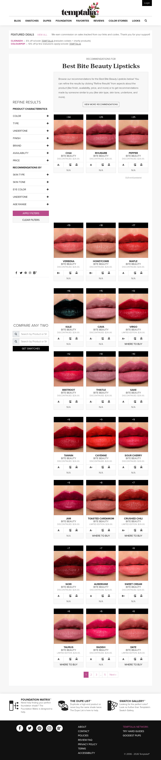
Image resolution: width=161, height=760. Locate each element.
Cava (101, 326)
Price (16, 160)
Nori (69, 584)
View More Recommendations (101, 104)
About (82, 726)
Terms (82, 748)
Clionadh (17, 40)
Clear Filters (30, 220)
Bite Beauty (68, 156)
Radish (100, 647)
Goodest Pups (132, 735)
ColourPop (18, 43)
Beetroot (68, 390)
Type (16, 123)
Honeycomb (101, 261)
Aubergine (101, 584)
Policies (83, 735)
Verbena (68, 261)
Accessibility (86, 753)
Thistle (101, 390)
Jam (68, 518)
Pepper (133, 153)
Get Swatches (31, 348)
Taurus (68, 647)
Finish (16, 138)
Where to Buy (133, 344)
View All (42, 34)
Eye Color (19, 189)
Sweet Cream (133, 584)
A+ (123, 338)
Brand (17, 145)
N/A (69, 170)
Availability (20, 153)
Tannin (68, 455)
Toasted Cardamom (101, 518)
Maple (133, 261)
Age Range (19, 204)
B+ (58, 273)
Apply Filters (31, 213)
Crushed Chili (133, 518)
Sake (133, 390)
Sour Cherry (133, 455)
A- (58, 165)
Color (17, 116)
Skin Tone (19, 182)
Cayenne (101, 455)
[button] (17, 21)
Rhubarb (101, 153)
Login (147, 3)
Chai (69, 153)
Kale (69, 326)
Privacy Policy (87, 744)
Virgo (133, 326)
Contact (83, 731)
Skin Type (19, 174)
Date (133, 647)
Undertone (20, 130)
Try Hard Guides (133, 731)
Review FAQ (85, 740)
